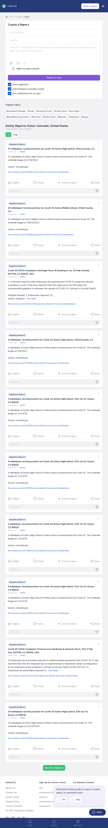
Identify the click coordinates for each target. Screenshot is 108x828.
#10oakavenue (39, 304)
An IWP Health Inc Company (19, 810)
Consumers (44, 806)
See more (31, 298)
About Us (10, 788)
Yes (64, 799)
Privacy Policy (12, 801)
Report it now (54, 77)
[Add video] (18, 63)
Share (97, 182)
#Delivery (62, 117)
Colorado (18, 17)
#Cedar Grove (60, 111)
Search (54, 825)
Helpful (16, 182)
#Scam (31, 111)
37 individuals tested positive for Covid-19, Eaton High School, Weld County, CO (51, 148)
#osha (29, 304)
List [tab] (8, 134)
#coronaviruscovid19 (17, 172)
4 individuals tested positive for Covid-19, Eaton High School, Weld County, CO (50, 339)
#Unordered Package (15, 111)
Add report (78, 825)
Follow (40, 182)
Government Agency (49, 801)
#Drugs (85, 117)
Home (30, 825)
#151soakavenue (40, 675)
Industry (43, 797)
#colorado (51, 172)
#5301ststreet (33, 172)
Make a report (90, 6)
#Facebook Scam (44, 111)
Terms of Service (13, 806)
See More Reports (54, 767)
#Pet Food (35, 117)
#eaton (43, 172)
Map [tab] (15, 134)
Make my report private (28, 68)
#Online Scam (49, 117)
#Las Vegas (74, 111)
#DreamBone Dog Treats (17, 117)
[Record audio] (24, 63)
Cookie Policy (12, 797)
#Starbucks (74, 117)
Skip (78, 799)
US (11, 17)
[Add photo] (11, 63)
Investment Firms (48, 792)
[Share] (98, 143)
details (22, 152)
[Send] (96, 191)
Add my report (69, 182)
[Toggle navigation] (103, 6)
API (41, 788)
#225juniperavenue (35, 234)
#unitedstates (63, 172)
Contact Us (11, 792)
